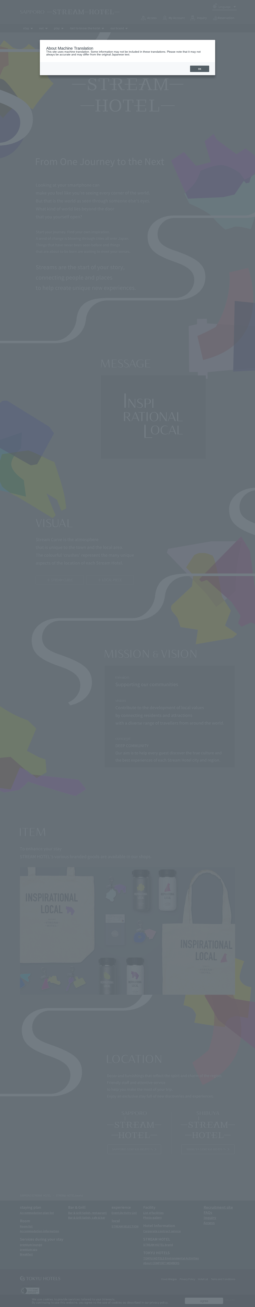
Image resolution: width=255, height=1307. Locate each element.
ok (199, 68)
